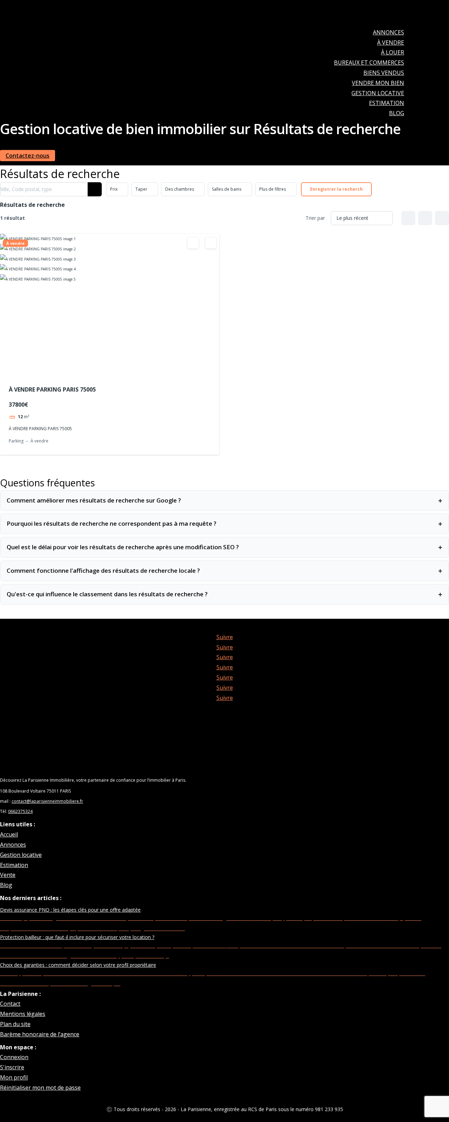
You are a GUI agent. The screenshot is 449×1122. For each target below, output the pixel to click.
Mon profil (14, 1077)
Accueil (9, 834)
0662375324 (20, 811)
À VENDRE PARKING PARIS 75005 (52, 389)
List (425, 218)
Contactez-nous (27, 155)
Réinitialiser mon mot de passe (40, 1087)
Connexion (14, 1057)
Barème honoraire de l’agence (39, 1034)
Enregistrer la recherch (336, 189)
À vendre (390, 42)
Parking (16, 441)
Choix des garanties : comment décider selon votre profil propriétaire (78, 965)
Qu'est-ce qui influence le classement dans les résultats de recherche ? (224, 594)
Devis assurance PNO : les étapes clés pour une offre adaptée (70, 909)
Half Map (442, 218)
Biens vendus (383, 73)
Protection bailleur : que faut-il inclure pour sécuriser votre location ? (77, 937)
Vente (7, 875)
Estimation (386, 103)
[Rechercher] (95, 189)
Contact (10, 1004)
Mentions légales (22, 1014)
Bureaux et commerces (369, 62)
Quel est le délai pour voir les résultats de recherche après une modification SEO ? (224, 547)
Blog (396, 113)
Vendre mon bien (378, 83)
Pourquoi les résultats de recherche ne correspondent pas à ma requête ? (224, 524)
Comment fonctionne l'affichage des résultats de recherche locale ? (224, 571)
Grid (408, 218)
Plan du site (15, 1024)
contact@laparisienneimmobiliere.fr (47, 801)
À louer (392, 52)
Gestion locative (377, 93)
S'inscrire (12, 1067)
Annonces (388, 32)
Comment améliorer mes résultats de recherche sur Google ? (224, 500)
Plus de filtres (272, 189)
